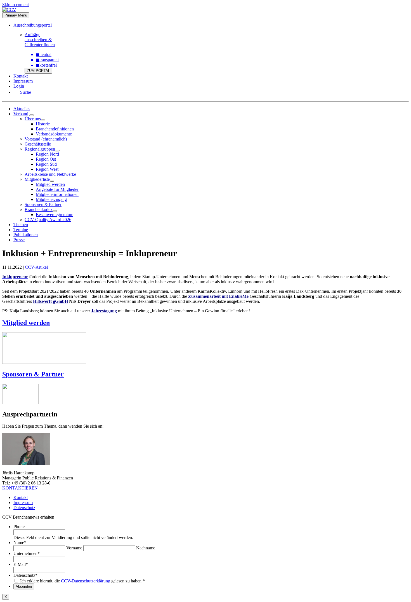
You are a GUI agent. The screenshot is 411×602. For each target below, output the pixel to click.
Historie (43, 123)
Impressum (23, 81)
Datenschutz (24, 507)
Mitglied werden (50, 184)
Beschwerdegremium (54, 214)
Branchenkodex (39, 209)
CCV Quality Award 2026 (48, 219)
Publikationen (25, 234)
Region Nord (47, 154)
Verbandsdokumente (54, 134)
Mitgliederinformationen (57, 194)
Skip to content (15, 4)
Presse (19, 239)
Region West (47, 169)
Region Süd (46, 164)
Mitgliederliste (37, 179)
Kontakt (20, 76)
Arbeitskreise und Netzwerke (50, 174)
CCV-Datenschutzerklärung (85, 580)
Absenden (24, 586)
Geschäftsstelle (38, 144)
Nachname (145, 547)
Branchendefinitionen (55, 129)
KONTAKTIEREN (20, 488)
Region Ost (46, 159)
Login (18, 86)
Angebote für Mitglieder (57, 189)
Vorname (74, 547)
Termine (20, 229)
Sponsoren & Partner (43, 204)
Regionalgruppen (40, 149)
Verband (20, 113)
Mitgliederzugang (51, 199)
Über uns (33, 118)
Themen (20, 224)
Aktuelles (21, 108)
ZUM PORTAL (38, 71)
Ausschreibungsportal (32, 25)
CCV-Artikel (36, 267)
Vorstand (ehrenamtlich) (46, 139)
